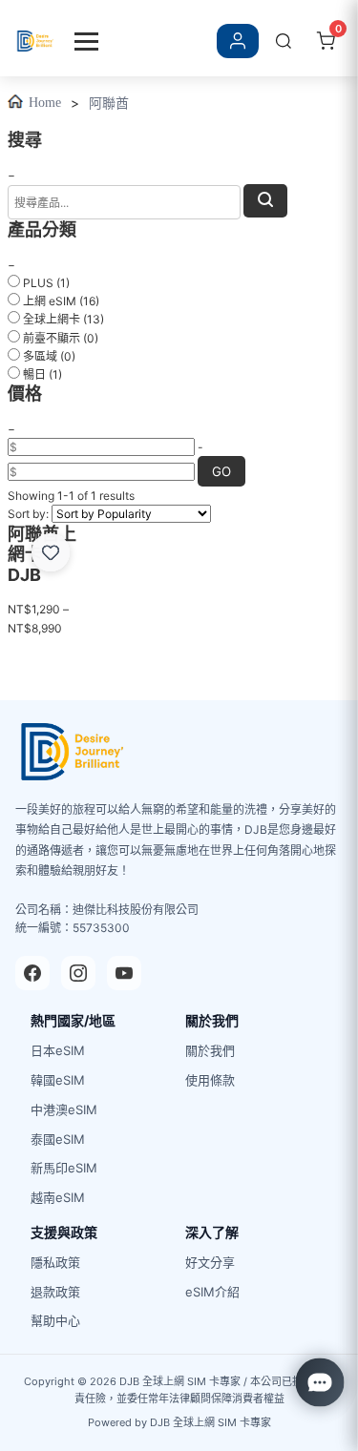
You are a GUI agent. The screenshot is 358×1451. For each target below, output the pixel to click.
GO (221, 471)
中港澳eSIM (64, 1109)
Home (45, 102)
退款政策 (55, 1291)
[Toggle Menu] (86, 41)
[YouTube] (124, 973)
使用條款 (210, 1080)
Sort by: (28, 514)
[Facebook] (32, 973)
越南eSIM (58, 1197)
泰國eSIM (58, 1139)
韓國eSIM (58, 1080)
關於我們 (210, 1050)
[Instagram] (78, 973)
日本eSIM (58, 1050)
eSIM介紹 (212, 1291)
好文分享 (210, 1262)
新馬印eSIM (64, 1167)
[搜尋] (283, 41)
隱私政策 (55, 1262)
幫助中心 (55, 1320)
